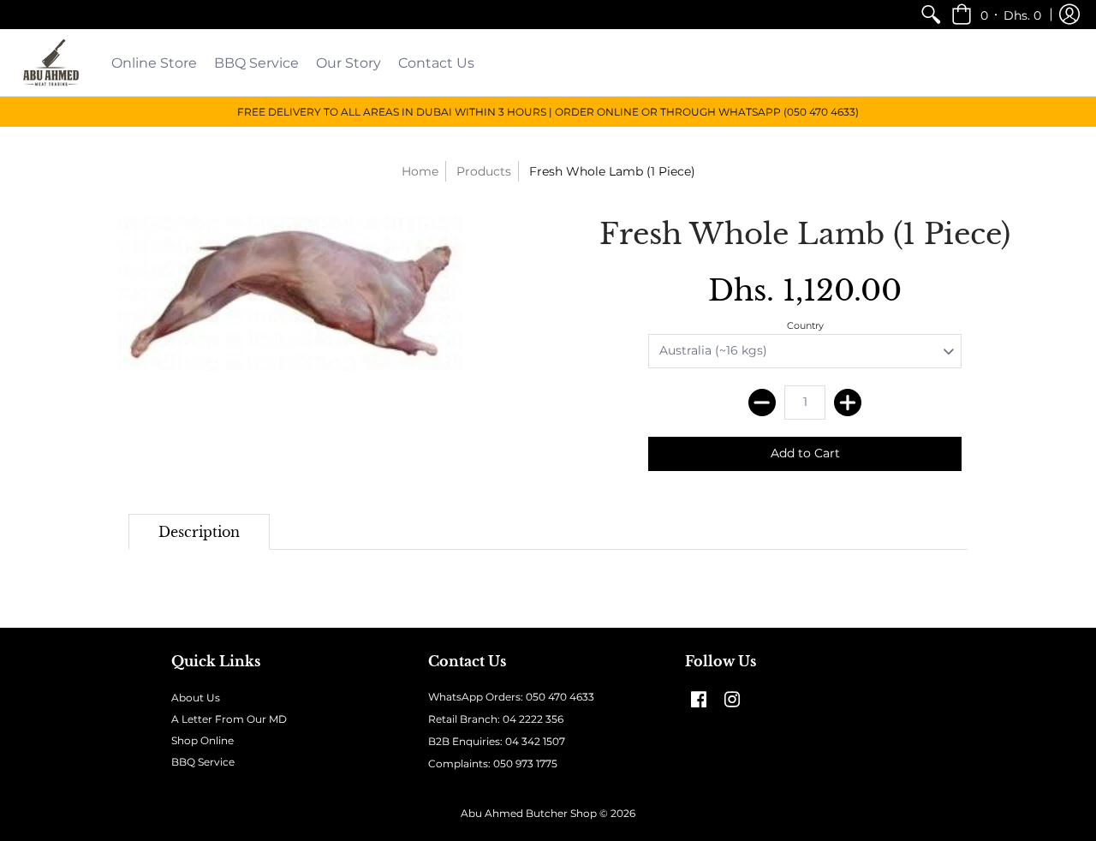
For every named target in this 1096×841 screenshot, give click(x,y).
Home (420, 171)
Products (483, 171)
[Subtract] (762, 402)
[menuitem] (930, 14)
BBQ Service (203, 761)
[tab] (199, 532)
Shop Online (202, 740)
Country (805, 325)
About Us (195, 697)
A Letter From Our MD (229, 719)
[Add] (847, 402)
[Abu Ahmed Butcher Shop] (51, 62)
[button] (996, 14)
